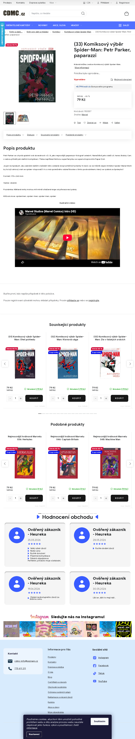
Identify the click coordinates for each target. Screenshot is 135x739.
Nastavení (34, 734)
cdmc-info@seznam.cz (26, 661)
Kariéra (51, 702)
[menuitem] (19, 25)
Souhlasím (99, 721)
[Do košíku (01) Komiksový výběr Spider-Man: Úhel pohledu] (34, 398)
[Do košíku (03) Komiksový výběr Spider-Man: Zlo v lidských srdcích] (119, 398)
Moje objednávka (56, 712)
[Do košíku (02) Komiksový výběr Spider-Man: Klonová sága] (77, 398)
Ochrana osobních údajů (59, 692)
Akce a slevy (53, 707)
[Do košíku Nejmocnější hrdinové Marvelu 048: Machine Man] (119, 498)
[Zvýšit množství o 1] (20, 398)
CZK (88, 3)
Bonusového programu (102, 86)
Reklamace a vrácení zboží (60, 697)
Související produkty (50, 135)
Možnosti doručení (123, 79)
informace (31, 728)
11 (80, 413)
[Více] (124, 25)
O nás (50, 672)
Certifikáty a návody (57, 682)
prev (5, 364)
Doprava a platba (37, 3)
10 (76, 413)
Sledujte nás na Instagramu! (78, 616)
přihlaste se (73, 300)
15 (95, 413)
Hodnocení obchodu (67, 517)
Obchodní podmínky (57, 687)
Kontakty (20, 3)
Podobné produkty (74, 135)
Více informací (82, 67)
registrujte (93, 300)
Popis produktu (14, 135)
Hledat (83, 13)
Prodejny (7, 3)
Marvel (85, 114)
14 (91, 413)
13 (87, 413)
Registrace (124, 3)
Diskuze (31, 135)
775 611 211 (20, 668)
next (130, 364)
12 (84, 413)
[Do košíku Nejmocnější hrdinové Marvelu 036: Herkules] (34, 498)
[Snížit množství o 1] (10, 398)
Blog (50, 677)
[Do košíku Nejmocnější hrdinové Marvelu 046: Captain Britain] (77, 498)
